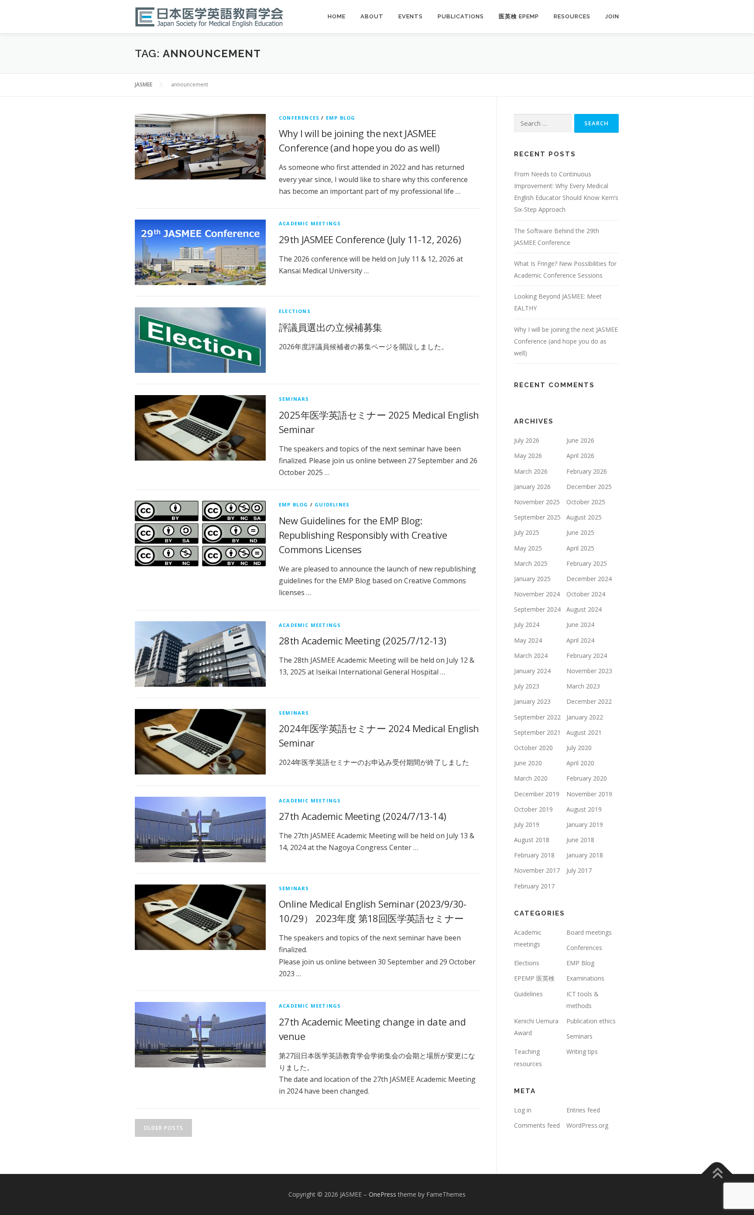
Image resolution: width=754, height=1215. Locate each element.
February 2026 (586, 471)
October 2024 (585, 594)
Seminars (294, 399)
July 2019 (526, 824)
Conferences (299, 117)
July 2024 (526, 624)
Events (410, 16)
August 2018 (531, 840)
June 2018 (580, 840)
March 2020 (531, 778)
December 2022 (589, 701)
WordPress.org (587, 1125)
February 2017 (534, 886)
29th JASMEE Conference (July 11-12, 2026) (370, 239)
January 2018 (584, 855)
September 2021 (537, 732)
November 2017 (537, 870)
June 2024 (580, 624)
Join (612, 16)
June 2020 (528, 763)
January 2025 (532, 579)
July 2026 (526, 440)
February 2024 (586, 655)
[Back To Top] (717, 1174)
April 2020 (580, 763)
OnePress (382, 1194)
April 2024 (580, 640)
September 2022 (537, 717)
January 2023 (532, 701)
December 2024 (589, 579)
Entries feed (583, 1110)
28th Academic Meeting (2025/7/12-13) (362, 640)
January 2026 (532, 486)
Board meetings (589, 932)
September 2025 (537, 517)
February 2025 (586, 563)
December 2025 (589, 486)
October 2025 (585, 502)
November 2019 (589, 794)
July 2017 (579, 870)
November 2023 (589, 671)
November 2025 (537, 502)
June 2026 (580, 440)
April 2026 (580, 455)
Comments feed (537, 1125)
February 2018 (534, 855)
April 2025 (580, 548)
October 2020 (533, 747)
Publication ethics (591, 1021)
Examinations (585, 978)
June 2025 (580, 532)
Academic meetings (310, 223)
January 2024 (532, 671)
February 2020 (586, 778)
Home (337, 16)
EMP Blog (341, 117)
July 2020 (579, 747)
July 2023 (526, 686)
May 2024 (528, 640)
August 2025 (584, 517)
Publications (461, 16)
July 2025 (526, 532)
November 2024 (537, 594)
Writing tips (582, 1051)
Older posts (163, 1128)
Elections (295, 311)
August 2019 (584, 809)
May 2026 (528, 455)
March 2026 (531, 471)
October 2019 (533, 809)
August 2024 (584, 609)
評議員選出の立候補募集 (330, 327)
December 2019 (536, 794)
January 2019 (584, 824)
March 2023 (583, 686)
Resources (572, 16)
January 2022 (584, 717)
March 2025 (531, 563)
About (372, 16)
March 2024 (531, 655)
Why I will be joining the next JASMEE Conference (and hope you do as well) (566, 341)
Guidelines (332, 504)
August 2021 (584, 732)
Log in (522, 1110)
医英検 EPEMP (519, 16)
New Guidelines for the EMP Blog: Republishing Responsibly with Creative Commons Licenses (363, 535)
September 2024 (537, 609)
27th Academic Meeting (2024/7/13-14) (362, 816)
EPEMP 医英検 (534, 978)
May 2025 (528, 548)
